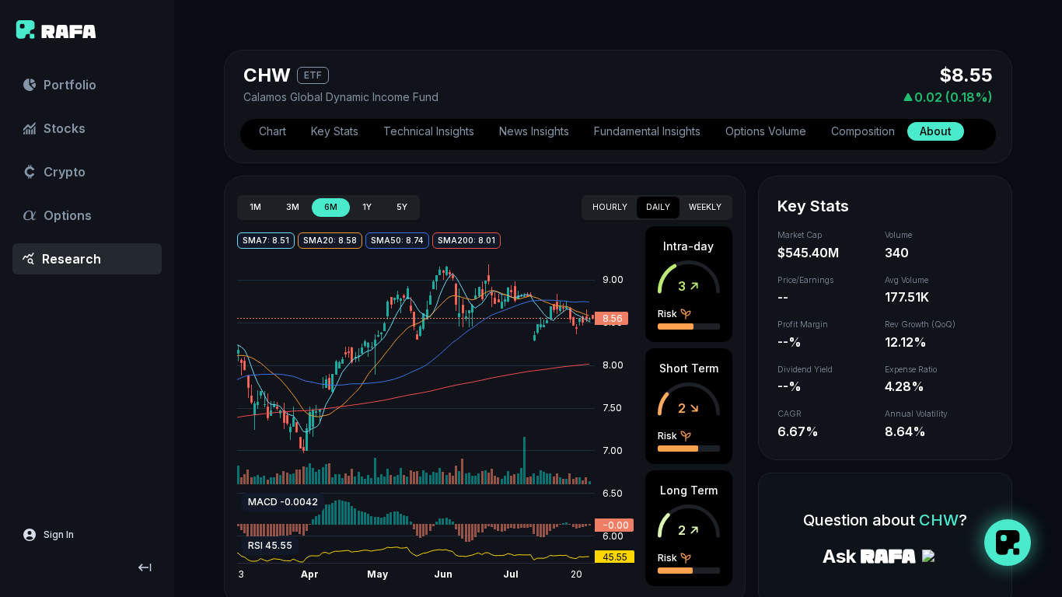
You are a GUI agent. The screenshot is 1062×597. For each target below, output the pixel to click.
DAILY (658, 207)
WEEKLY (705, 207)
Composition (863, 131)
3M (292, 207)
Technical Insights (428, 131)
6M (330, 207)
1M (255, 207)
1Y (367, 207)
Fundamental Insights (647, 131)
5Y (402, 207)
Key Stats (334, 131)
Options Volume (765, 131)
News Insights (534, 131)
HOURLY (609, 207)
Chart (272, 131)
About (936, 131)
